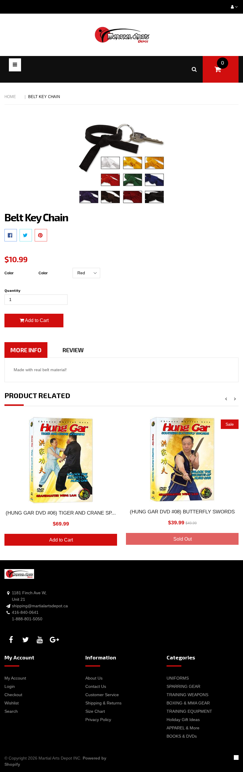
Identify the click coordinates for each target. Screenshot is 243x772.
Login (9, 686)
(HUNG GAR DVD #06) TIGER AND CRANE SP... (61, 513)
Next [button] (235, 399)
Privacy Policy (98, 719)
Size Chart (95, 711)
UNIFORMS (178, 678)
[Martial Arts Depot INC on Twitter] (26, 640)
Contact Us (95, 686)
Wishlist (11, 703)
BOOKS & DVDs (182, 736)
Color (9, 273)
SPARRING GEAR (183, 686)
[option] (61, 485)
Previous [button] (226, 399)
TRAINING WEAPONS (187, 694)
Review (73, 349)
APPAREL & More (183, 727)
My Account (15, 678)
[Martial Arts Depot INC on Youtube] (41, 640)
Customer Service (102, 694)
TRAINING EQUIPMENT (189, 711)
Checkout (13, 694)
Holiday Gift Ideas (183, 719)
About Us (94, 678)
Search (11, 711)
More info (25, 349)
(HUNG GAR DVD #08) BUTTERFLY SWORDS (182, 512)
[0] (218, 69)
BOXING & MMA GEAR (188, 703)
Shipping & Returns (103, 703)
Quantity (12, 290)
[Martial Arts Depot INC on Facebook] (12, 640)
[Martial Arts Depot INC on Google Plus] (55, 640)
